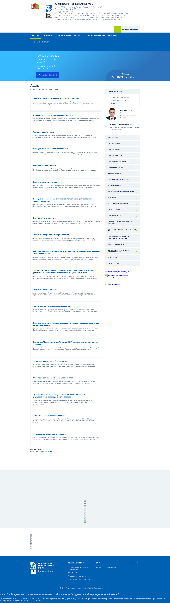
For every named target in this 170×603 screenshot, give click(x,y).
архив (56, 89)
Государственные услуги (77, 576)
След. (45, 451)
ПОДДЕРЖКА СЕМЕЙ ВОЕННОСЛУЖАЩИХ (102, 35)
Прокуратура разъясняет (119, 100)
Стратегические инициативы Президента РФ (78, 568)
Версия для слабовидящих (106, 568)
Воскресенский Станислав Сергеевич (128, 112)
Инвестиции (72, 573)
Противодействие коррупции (79, 579)
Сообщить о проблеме (47, 75)
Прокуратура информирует (120, 97)
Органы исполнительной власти (70, 35)
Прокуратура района (45, 89)
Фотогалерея (48, 35)
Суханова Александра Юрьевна (121, 124)
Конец (50, 451)
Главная (35, 35)
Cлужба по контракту (40, 42)
